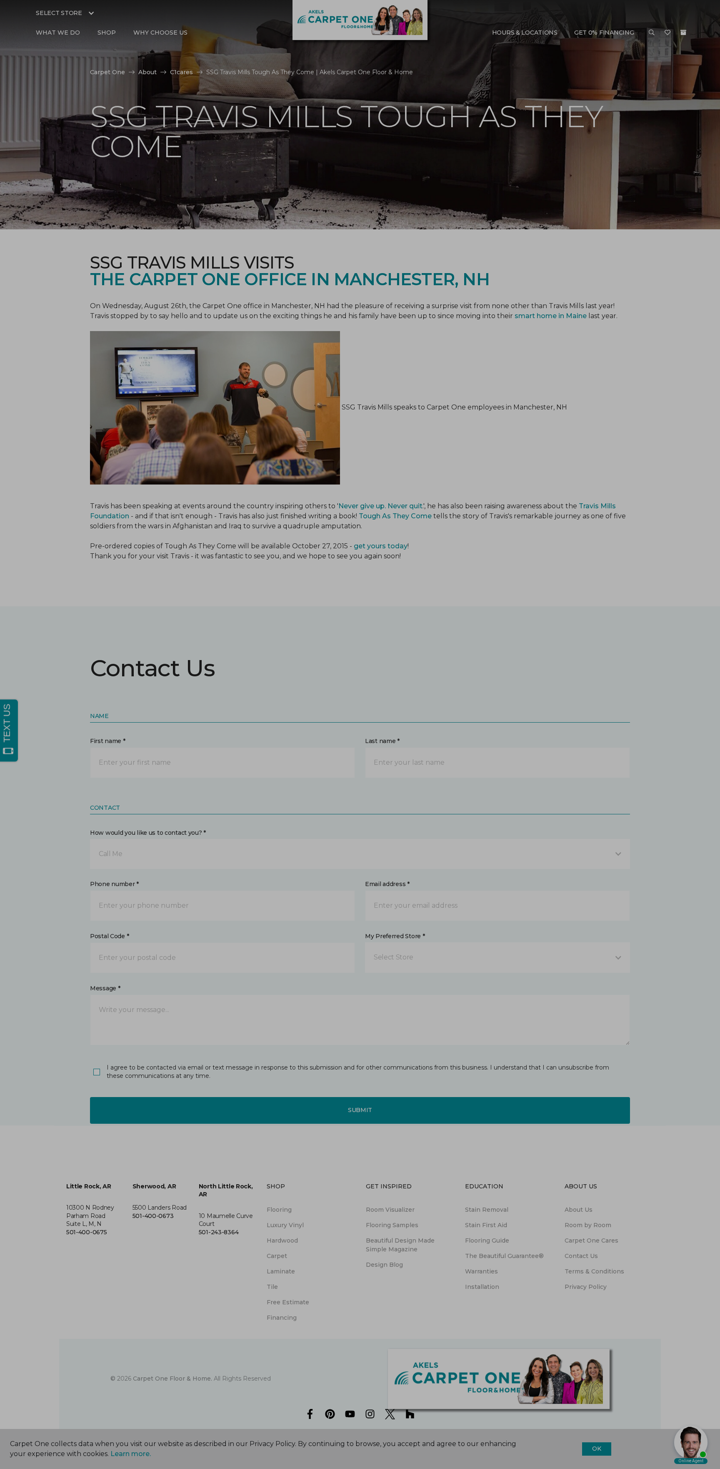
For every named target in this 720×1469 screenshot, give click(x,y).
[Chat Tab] (360, 734)
